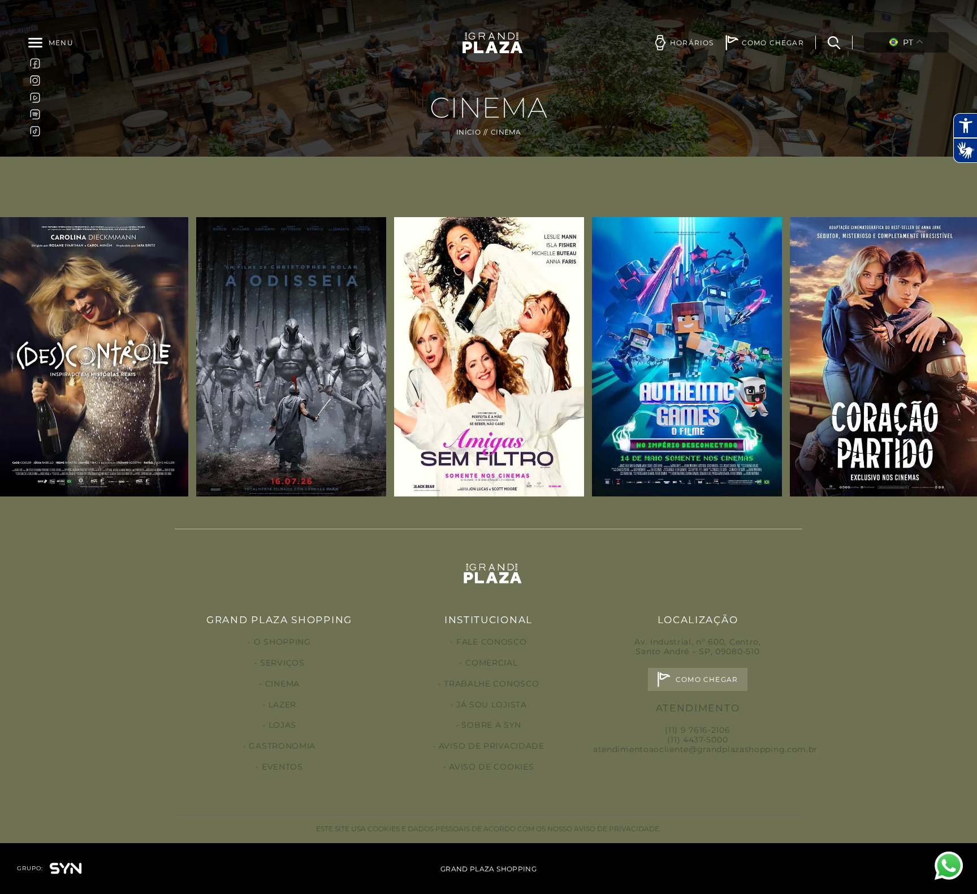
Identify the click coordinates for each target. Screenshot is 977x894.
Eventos (282, 767)
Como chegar (707, 679)
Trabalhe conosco (491, 684)
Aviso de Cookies (491, 767)
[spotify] (35, 114)
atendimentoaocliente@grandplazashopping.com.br (705, 749)
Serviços (282, 663)
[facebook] (35, 63)
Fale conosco (491, 642)
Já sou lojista (491, 704)
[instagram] (35, 80)
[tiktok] (35, 131)
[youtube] (35, 97)
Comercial (491, 663)
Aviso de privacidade (491, 746)
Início (468, 132)
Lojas (282, 725)
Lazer (282, 704)
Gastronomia (282, 746)
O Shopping (282, 642)
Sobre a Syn (491, 725)
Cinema (282, 684)
